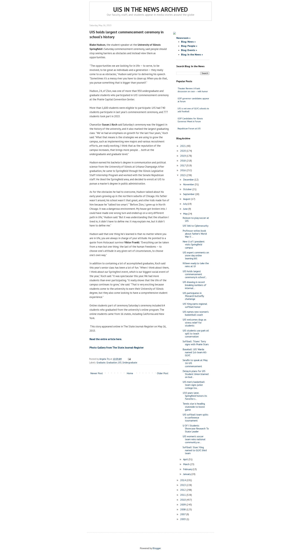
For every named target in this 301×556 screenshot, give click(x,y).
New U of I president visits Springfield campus (194, 244)
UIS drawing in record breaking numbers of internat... (194, 285)
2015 (183, 175)
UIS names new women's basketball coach (196, 313)
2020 (183, 150)
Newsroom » (183, 37)
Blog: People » (189, 45)
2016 (183, 170)
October (187, 189)
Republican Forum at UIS (189, 128)
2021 (183, 145)
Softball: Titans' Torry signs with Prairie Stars (196, 343)
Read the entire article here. (106, 339)
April (185, 459)
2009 (183, 504)
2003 (183, 519)
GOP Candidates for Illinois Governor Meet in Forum (190, 120)
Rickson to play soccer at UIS (196, 219)
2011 (183, 494)
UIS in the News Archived (150, 9)
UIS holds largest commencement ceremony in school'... (195, 274)
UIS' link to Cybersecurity (195, 225)
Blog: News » (188, 41)
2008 (183, 509)
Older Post (162, 373)
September (189, 194)
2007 (183, 514)
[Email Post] (129, 358)
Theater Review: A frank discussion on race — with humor (193, 90)
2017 (183, 165)
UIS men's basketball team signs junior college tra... (194, 384)
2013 (183, 485)
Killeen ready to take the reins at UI (196, 265)
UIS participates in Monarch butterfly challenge (193, 295)
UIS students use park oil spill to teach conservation (196, 333)
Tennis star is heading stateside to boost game (194, 406)
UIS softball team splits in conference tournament (195, 417)
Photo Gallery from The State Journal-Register (117, 347)
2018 (183, 160)
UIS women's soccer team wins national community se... (194, 439)
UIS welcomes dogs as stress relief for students (194, 322)
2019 (183, 155)
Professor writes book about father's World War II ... (195, 233)
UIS (119, 362)
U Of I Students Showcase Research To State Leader (196, 428)
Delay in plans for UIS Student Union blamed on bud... (196, 374)
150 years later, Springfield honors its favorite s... (195, 395)
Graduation (111, 362)
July (185, 203)
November (189, 184)
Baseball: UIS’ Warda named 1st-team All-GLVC (195, 352)
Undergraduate (129, 362)
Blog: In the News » (192, 54)
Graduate (101, 362)
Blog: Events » (189, 50)
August (187, 198)
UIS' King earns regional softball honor (195, 305)
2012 (183, 489)
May (185, 213)
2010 (183, 499)
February (188, 469)
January (187, 474)
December (188, 179)
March (186, 464)
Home (130, 373)
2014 (183, 480)
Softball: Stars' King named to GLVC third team (195, 450)
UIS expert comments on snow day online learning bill (196, 255)
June (185, 208)
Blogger (157, 548)
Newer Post (96, 373)
